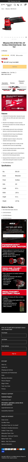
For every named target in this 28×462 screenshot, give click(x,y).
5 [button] (12, 37)
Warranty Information (6, 378)
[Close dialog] (25, 221)
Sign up (14, 354)
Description (5, 83)
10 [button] (21, 37)
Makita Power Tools (6, 439)
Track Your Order (5, 386)
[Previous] (2, 37)
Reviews (12, 83)
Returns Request (5, 381)
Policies (3, 389)
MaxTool (10, 456)
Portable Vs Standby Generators (9, 428)
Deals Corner (4, 420)
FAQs (2, 375)
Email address (5, 346)
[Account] (21, 4)
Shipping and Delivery (7, 370)
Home (2, 9)
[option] (14, 23)
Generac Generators (6, 444)
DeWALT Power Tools (7, 431)
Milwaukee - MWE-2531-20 (11, 9)
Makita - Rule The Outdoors (8, 441)
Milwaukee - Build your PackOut (9, 436)
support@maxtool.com (7, 408)
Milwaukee (5, 50)
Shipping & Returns (21, 82)
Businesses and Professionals (9, 373)
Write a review (19, 55)
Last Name (4, 339)
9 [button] (19, 37)
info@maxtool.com (6, 400)
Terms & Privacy (8, 233)
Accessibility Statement (7, 411)
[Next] (26, 37)
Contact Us (4, 367)
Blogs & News (5, 383)
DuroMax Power (5, 422)
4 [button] (10, 37)
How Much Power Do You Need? (9, 425)
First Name (4, 333)
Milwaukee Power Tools (7, 433)
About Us (3, 364)
